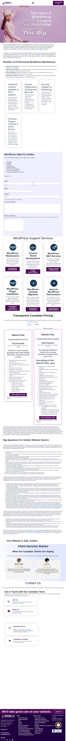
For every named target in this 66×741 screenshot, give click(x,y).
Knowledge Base (39, 728)
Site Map (37, 727)
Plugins (20, 722)
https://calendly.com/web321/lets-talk (35, 532)
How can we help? (10, 202)
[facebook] (2, 740)
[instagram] (7, 740)
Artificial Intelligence (40, 722)
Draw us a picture (10, 215)
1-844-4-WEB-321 (20, 603)
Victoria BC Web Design (24, 731)
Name (6, 181)
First (5, 185)
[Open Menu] (33, 3)
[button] (60, 570)
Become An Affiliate (23, 725)
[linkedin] (10, 740)
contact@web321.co (17, 612)
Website (6, 194)
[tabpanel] (33, 328)
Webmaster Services (40, 718)
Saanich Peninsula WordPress (24, 728)
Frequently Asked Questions (41, 721)
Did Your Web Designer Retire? (24, 735)
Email (6, 188)
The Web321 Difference (24, 730)
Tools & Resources (22, 718)
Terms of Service (39, 730)
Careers (20, 724)
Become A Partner (23, 727)
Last (34, 185)
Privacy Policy (38, 731)
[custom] (4, 740)
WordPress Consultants (41, 719)
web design (41, 53)
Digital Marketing (22, 719)
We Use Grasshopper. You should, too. (41, 725)
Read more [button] (47, 577)
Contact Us (37, 733)
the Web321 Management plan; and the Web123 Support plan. (47, 505)
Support (37, 724)
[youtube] (12, 740)
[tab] (29, 324)
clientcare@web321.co (28, 630)
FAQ (19, 721)
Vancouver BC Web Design (24, 733)
